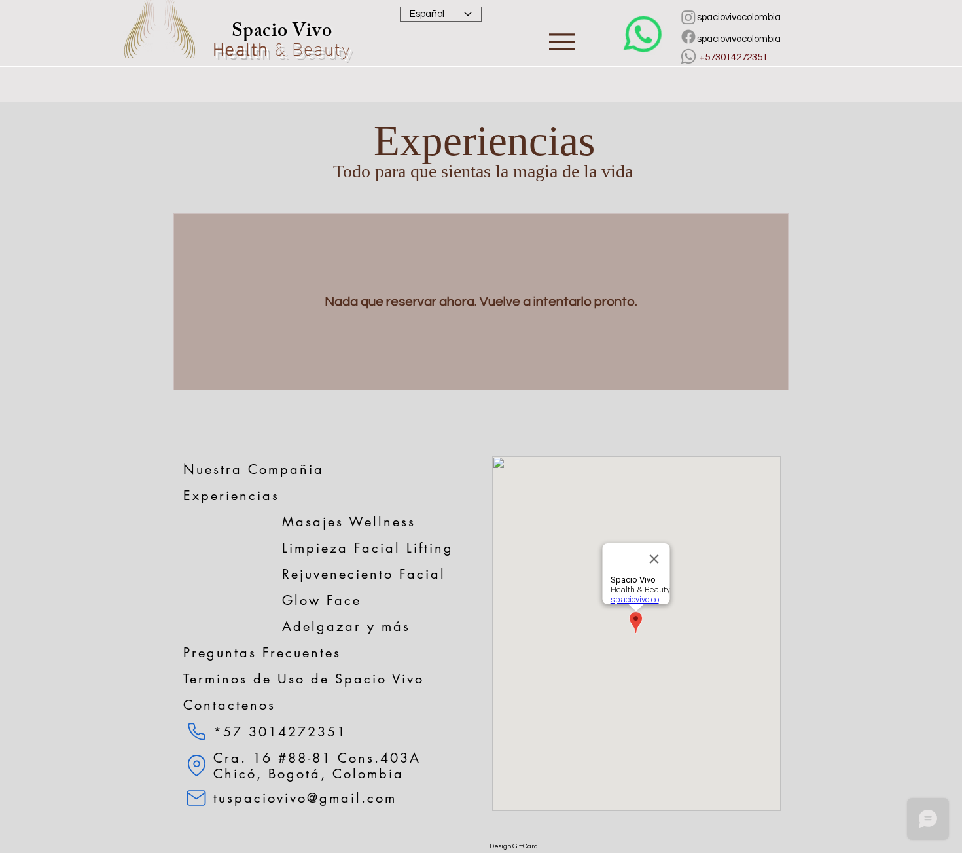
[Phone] (196, 731)
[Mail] (196, 798)
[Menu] (562, 42)
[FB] (688, 36)
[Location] (196, 765)
